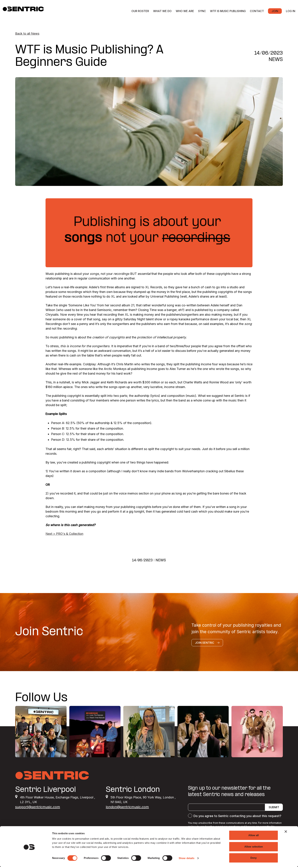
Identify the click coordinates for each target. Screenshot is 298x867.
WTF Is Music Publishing (228, 11)
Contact (257, 11)
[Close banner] (286, 831)
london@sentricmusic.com (127, 807)
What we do (162, 11)
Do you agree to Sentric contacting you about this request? (237, 816)
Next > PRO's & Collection (64, 534)
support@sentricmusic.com (37, 807)
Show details (186, 858)
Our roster (140, 11)
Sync (202, 11)
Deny (253, 857)
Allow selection (253, 846)
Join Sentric (204, 642)
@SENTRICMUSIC (262, 698)
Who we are (185, 11)
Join (275, 11)
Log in (290, 11)
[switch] (106, 858)
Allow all (253, 835)
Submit (274, 807)
